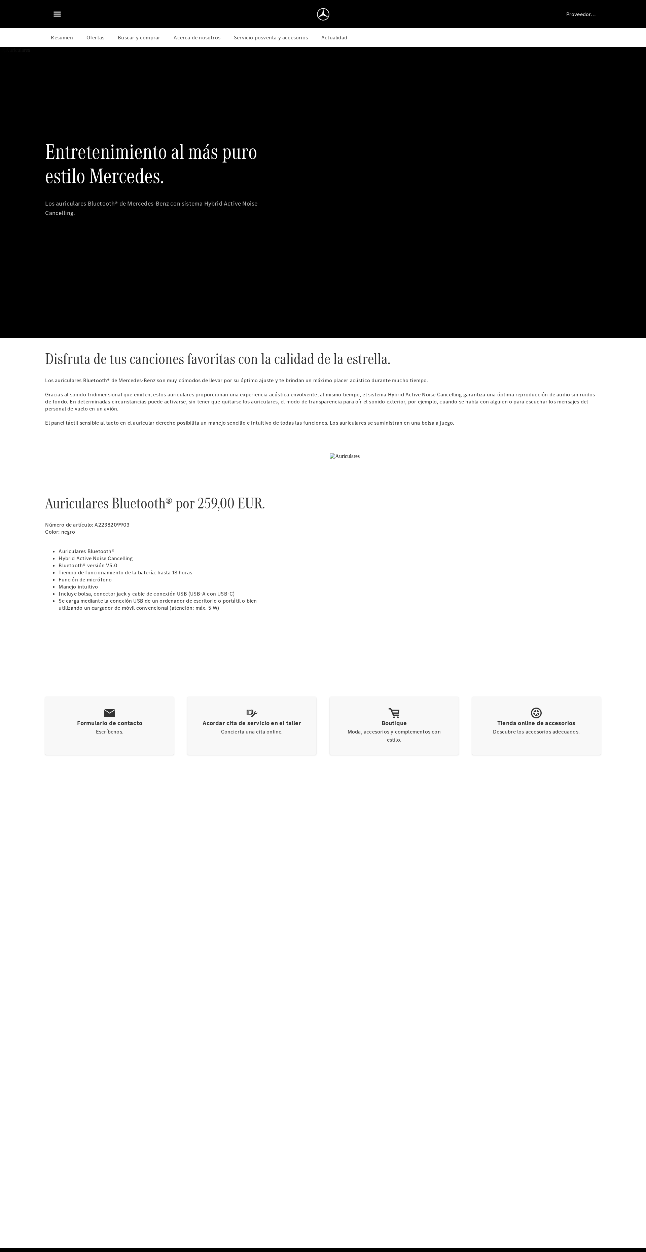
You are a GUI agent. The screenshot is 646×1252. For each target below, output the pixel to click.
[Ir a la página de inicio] (323, 14)
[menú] (57, 14)
